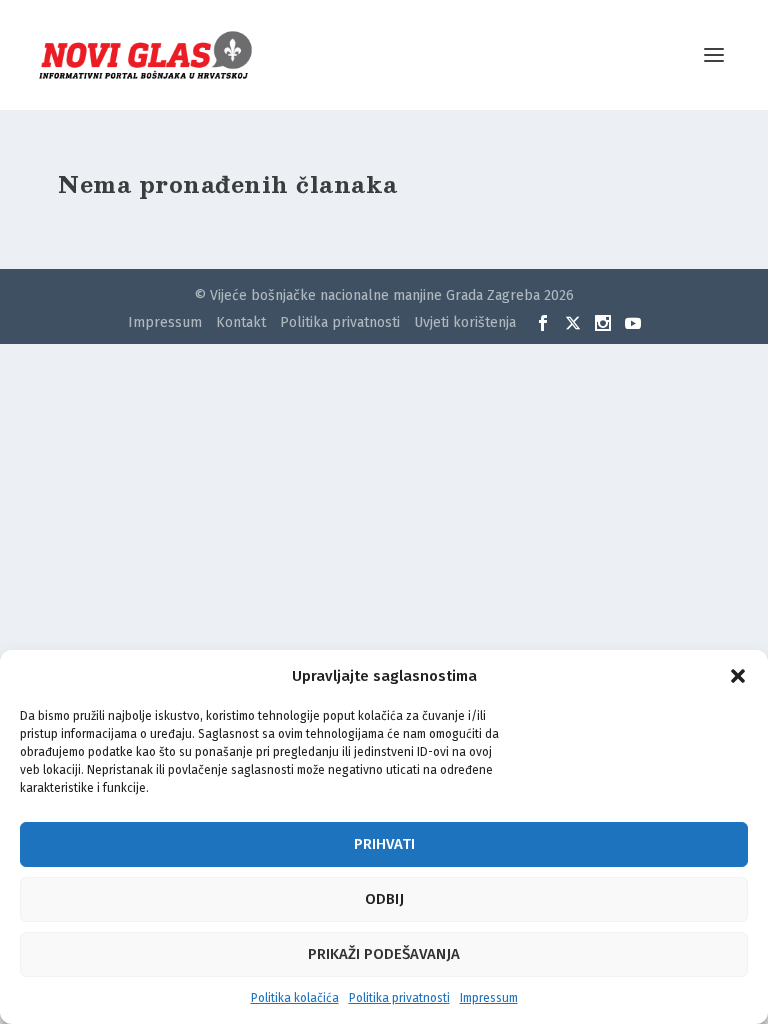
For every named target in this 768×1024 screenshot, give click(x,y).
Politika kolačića (295, 998)
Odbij (384, 899)
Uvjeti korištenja (465, 322)
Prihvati (384, 844)
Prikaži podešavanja (384, 954)
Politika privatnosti (399, 998)
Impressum (489, 998)
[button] (738, 676)
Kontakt (241, 322)
